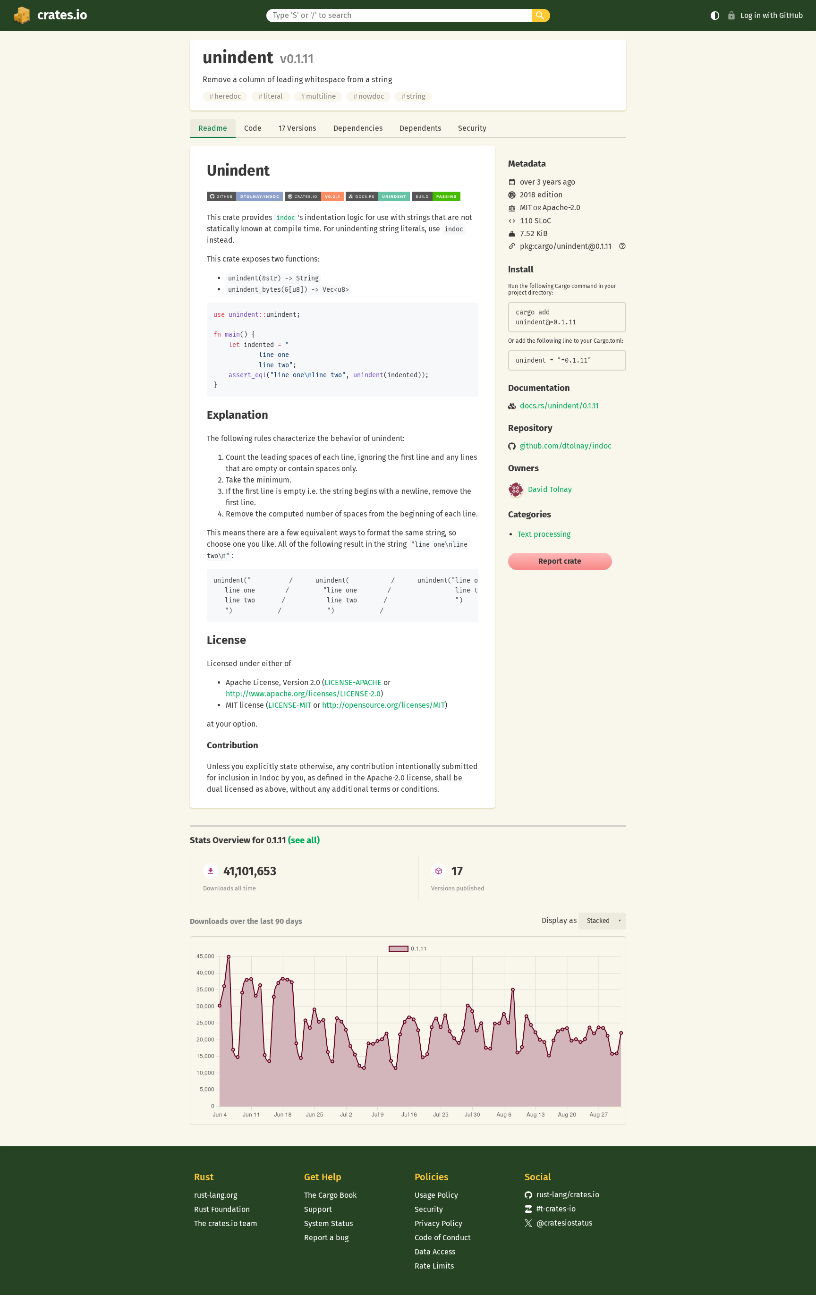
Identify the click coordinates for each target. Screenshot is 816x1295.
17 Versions (297, 128)
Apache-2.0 (561, 207)
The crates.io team (225, 1223)
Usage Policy (436, 1195)
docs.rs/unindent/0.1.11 (559, 406)
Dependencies (357, 128)
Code (253, 128)
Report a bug (326, 1237)
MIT (526, 207)
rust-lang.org (215, 1195)
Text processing (544, 534)
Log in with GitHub (771, 15)
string (413, 96)
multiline (318, 96)
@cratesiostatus (558, 1223)
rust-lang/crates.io (562, 1194)
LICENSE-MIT (289, 705)
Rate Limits (434, 1265)
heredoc (225, 96)
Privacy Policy (438, 1223)
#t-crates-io (550, 1208)
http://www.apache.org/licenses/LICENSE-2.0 (303, 693)
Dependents (420, 128)
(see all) (304, 840)
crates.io (62, 15)
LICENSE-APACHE (353, 682)
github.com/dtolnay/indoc (566, 446)
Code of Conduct (443, 1237)
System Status (328, 1223)
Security (472, 128)
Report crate (559, 561)
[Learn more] (622, 247)
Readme (212, 128)
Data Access (435, 1251)
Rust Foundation (222, 1209)
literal (270, 96)
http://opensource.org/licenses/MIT (383, 705)
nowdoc (368, 96)
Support (318, 1209)
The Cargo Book (330, 1195)
